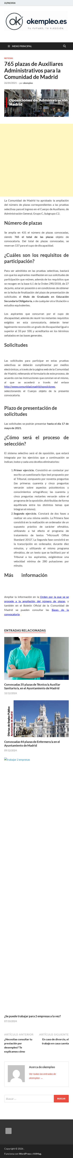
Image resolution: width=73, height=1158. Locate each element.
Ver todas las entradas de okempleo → (42, 1075)
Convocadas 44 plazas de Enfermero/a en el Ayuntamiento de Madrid (32, 743)
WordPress (25, 1153)
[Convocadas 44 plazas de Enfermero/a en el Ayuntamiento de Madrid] (36, 719)
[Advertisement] (36, 160)
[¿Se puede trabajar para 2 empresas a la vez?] (36, 885)
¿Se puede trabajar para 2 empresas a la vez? (32, 1016)
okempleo (28, 83)
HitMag (37, 1153)
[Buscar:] (36, 1098)
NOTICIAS (8, 58)
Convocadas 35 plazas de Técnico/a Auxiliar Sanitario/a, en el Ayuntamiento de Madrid (32, 686)
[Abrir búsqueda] (64, 46)
